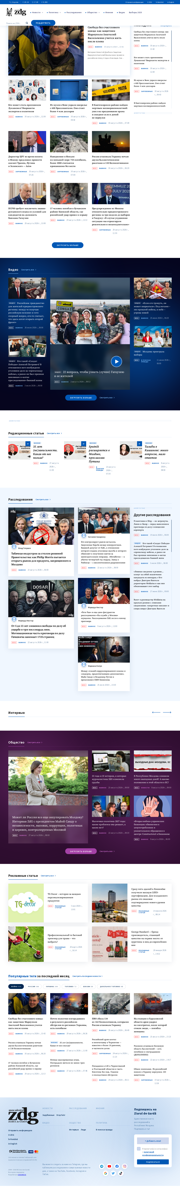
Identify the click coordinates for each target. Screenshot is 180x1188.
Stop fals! (60, 1115)
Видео (122, 12)
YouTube (109, 1166)
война (16, 986)
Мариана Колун (95, 666)
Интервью (74, 1129)
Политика (53, 12)
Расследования (74, 12)
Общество (92, 12)
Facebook (117, 1166)
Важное (98, 47)
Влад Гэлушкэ (24, 548)
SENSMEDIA (22, 1175)
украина (52, 986)
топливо (70, 986)
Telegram (101, 1166)
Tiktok (121, 1173)
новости (145, 788)
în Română (159, 2)
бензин (88, 986)
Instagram (124, 1166)
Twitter (113, 1173)
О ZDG (149, 2)
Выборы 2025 (135, 12)
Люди (83, 1129)
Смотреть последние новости (86, 976)
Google (105, 1173)
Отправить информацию (134, 2)
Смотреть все (28, 270)
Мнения (109, 12)
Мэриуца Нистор (25, 620)
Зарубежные (63, 117)
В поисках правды (146, 361)
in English (170, 2)
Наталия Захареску (96, 537)
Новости (36, 12)
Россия (33, 986)
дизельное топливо (111, 986)
